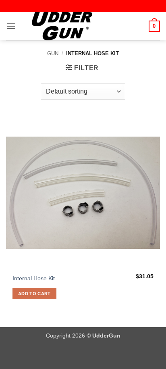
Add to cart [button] (34, 293)
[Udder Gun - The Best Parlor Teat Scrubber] (62, 26)
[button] (11, 26)
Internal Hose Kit (33, 278)
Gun (52, 53)
